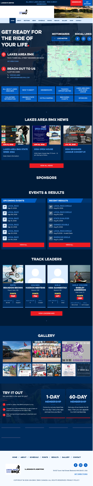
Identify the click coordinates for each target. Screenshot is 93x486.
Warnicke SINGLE (62, 237)
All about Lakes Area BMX (36, 2)
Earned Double (61, 224)
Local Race (13, 206)
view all (23, 245)
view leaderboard (47, 313)
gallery (67, 457)
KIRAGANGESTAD (58, 287)
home (15, 457)
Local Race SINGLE (63, 206)
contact (77, 457)
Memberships (41, 4)
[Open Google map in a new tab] (69, 61)
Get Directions (13, 61)
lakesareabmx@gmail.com (20, 77)
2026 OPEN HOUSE (43, 149)
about (24, 457)
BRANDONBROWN (13, 287)
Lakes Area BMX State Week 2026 (15, 150)
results (55, 457)
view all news (46, 165)
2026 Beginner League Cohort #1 (75, 150)
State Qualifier (61, 218)
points (46, 457)
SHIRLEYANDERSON (80, 288)
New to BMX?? (52, 2)
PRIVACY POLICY (73, 480)
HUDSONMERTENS (35, 287)
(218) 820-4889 (15, 75)
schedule (35, 457)
